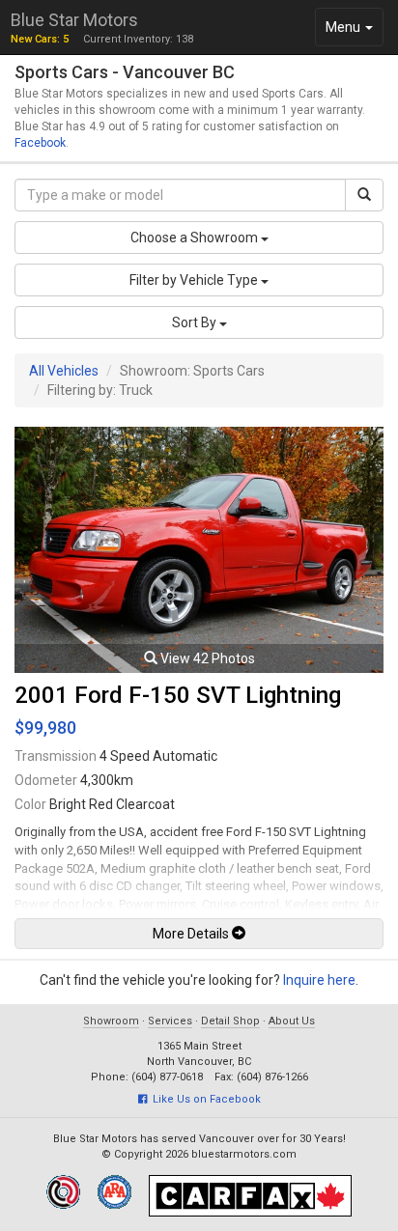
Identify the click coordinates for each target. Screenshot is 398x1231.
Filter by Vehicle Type (195, 280)
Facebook (40, 143)
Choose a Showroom (195, 237)
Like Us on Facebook (204, 1099)
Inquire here (319, 980)
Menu (354, 32)
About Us (292, 1021)
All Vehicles (64, 370)
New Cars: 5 (40, 39)
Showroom (111, 1021)
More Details (192, 933)
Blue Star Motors (74, 20)
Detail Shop (230, 1021)
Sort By (195, 322)
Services (170, 1021)
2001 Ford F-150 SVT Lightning (177, 695)
